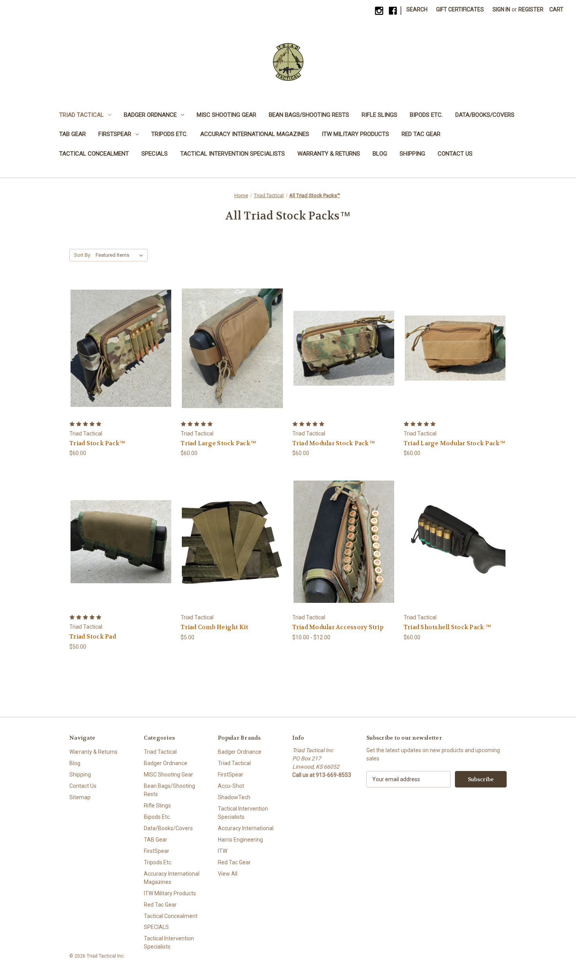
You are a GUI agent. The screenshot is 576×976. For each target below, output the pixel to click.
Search (416, 9)
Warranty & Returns (328, 153)
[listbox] (120, 255)
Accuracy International (246, 828)
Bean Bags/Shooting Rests (309, 114)
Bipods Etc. (426, 114)
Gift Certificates (460, 9)
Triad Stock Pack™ (97, 443)
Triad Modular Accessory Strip (338, 627)
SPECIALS (154, 153)
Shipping (412, 153)
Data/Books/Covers (484, 114)
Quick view (115, 333)
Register (530, 9)
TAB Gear (72, 134)
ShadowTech (234, 797)
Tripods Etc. (169, 134)
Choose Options (121, 362)
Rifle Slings (379, 114)
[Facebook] (393, 11)
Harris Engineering (240, 839)
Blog (380, 153)
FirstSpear (114, 134)
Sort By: (82, 255)
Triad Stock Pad (92, 636)
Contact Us (455, 153)
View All (227, 874)
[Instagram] (379, 11)
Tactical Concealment (94, 153)
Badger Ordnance (150, 114)
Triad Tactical (81, 114)
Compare (118, 348)
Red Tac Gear (421, 134)
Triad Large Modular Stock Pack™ (455, 443)
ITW (222, 851)
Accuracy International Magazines (254, 134)
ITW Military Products (355, 134)
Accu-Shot (231, 786)
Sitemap (80, 797)
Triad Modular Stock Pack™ (333, 443)
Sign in (501, 9)
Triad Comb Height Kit (214, 627)
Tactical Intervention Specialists (232, 153)
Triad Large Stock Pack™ (218, 443)
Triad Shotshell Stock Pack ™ (447, 627)
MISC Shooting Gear (226, 114)
